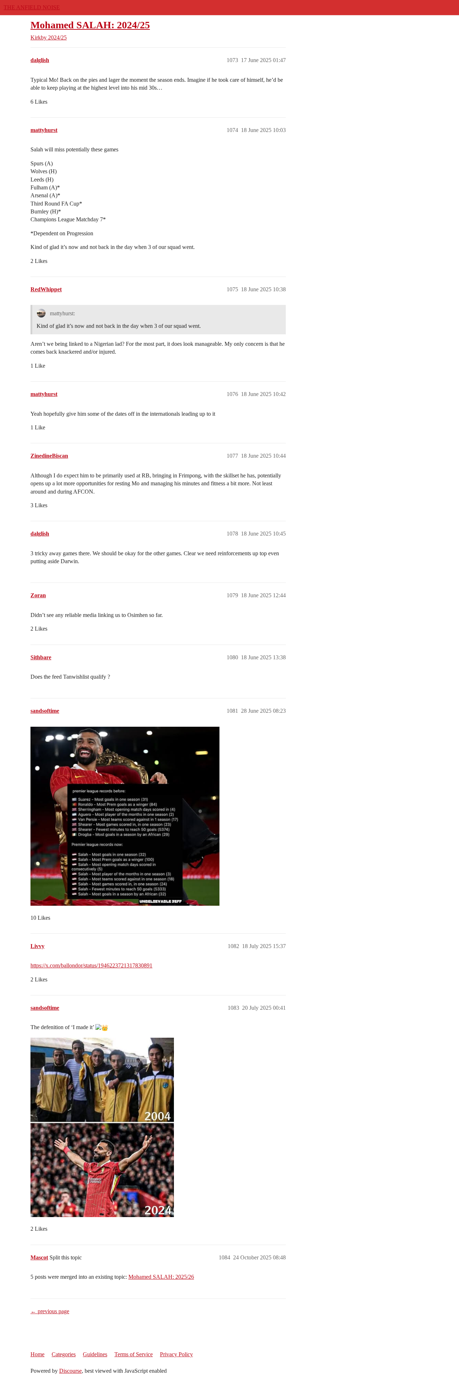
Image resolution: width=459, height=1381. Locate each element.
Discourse (70, 1371)
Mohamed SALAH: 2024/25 (90, 24)
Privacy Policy (176, 1354)
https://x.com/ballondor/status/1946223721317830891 (91, 965)
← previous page (49, 1311)
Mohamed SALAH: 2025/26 (161, 1277)
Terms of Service (133, 1354)
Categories (64, 1354)
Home (37, 1354)
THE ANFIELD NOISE (32, 7)
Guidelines (95, 1354)
